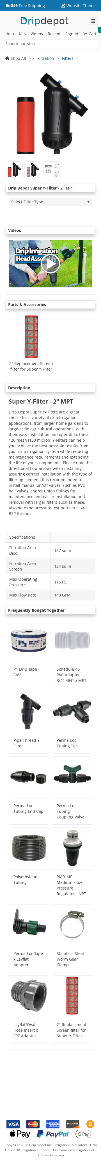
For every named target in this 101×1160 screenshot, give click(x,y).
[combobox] (50, 44)
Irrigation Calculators (70, 1145)
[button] (25, 5)
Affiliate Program (50, 1155)
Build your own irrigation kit (73, 1150)
